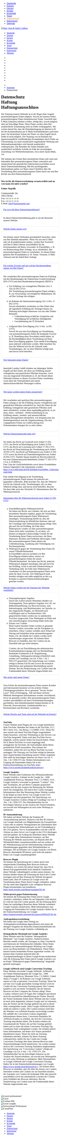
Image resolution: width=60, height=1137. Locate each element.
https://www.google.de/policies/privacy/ (20, 1066)
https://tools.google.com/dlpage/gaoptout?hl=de (24, 889)
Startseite (11, 3)
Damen (10, 6)
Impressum (12, 21)
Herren (10, 8)
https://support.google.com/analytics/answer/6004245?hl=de (29, 914)
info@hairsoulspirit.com (19, 203)
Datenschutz (13, 18)
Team (9, 16)
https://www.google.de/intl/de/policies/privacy (23, 767)
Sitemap (11, 23)
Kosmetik (11, 13)
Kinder (10, 11)
